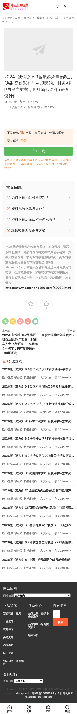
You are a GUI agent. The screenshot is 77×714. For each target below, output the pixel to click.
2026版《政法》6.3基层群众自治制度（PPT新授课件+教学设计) (38, 525)
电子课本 (8, 653)
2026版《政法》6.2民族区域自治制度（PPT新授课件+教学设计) (38, 542)
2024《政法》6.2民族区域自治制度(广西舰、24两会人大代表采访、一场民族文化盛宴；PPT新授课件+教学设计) (20, 344)
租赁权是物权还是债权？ (58, 335)
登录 (24, 140)
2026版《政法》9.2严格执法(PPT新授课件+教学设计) (36, 404)
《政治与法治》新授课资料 (25, 107)
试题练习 (8, 629)
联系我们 (33, 635)
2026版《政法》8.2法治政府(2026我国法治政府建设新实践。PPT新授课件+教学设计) (38, 456)
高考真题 (8, 637)
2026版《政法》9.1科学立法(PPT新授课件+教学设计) (36, 421)
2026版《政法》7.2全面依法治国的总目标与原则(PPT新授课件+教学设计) (38, 490)
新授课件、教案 (12, 613)
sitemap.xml (22, 693)
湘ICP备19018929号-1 (45, 693)
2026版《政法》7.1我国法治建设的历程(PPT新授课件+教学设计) (38, 508)
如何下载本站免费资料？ (38, 626)
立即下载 (38, 151)
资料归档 (8, 681)
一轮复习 (8, 621)
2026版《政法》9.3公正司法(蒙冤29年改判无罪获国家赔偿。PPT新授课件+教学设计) (38, 387)
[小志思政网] (16, 6)
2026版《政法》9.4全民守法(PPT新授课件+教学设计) (36, 369)
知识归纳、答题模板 (13, 662)
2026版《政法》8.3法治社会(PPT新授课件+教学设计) (36, 439)
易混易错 (8, 645)
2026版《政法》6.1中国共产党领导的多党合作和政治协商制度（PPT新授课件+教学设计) (38, 560)
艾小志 (13, 102)
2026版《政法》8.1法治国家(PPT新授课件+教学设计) (36, 473)
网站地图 (8, 595)
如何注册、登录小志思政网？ (38, 615)
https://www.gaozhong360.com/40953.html (38, 287)
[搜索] (57, 6)
